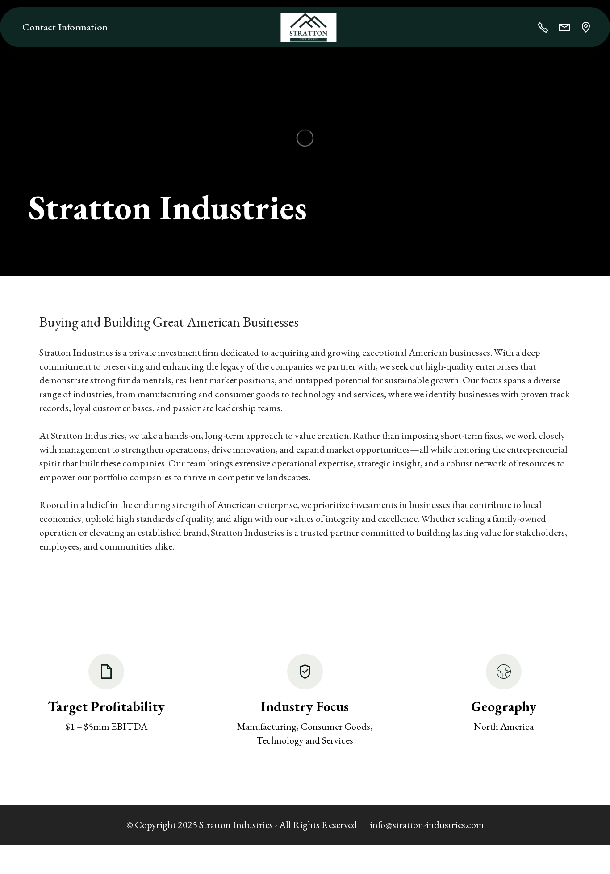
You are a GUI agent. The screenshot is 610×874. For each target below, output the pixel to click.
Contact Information (65, 27)
